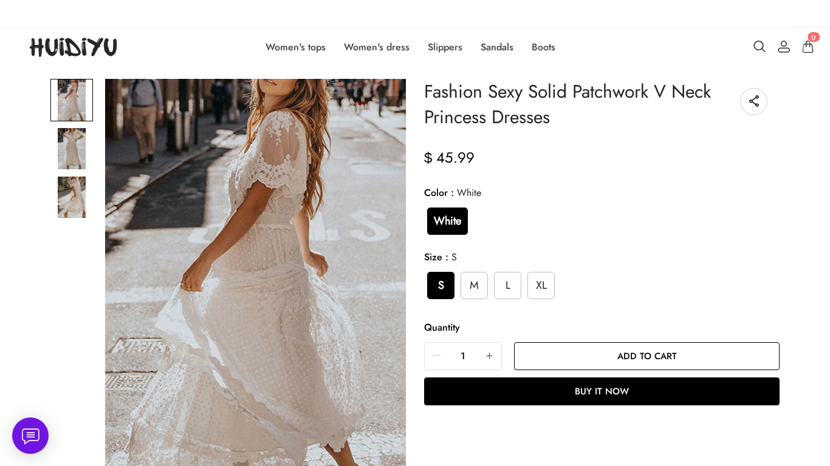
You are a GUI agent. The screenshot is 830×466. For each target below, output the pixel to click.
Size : (440, 257)
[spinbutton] (463, 356)
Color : (452, 193)
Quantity (442, 327)
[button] (437, 356)
